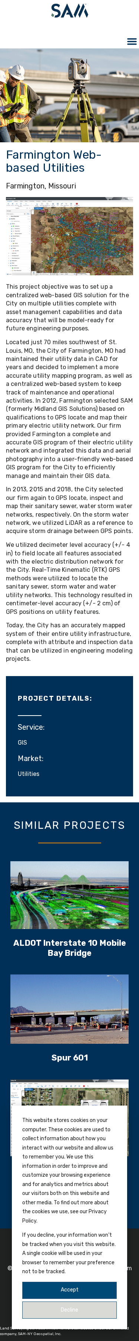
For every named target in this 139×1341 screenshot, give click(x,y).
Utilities (28, 773)
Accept (70, 1290)
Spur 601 (70, 1058)
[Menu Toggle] (132, 41)
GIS (22, 742)
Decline (69, 1310)
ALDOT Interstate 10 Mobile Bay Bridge (69, 948)
